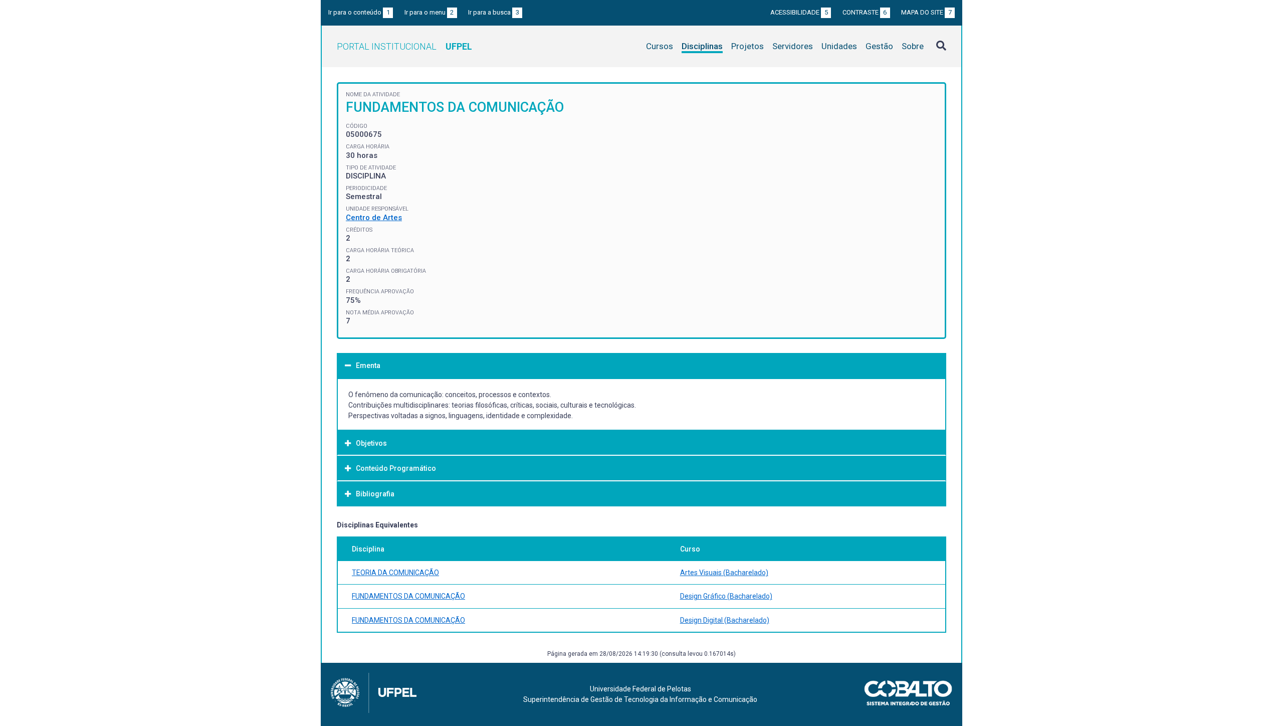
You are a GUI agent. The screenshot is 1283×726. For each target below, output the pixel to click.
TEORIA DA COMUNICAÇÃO (395, 573)
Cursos (659, 46)
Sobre (913, 46)
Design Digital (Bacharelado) (724, 620)
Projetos (747, 46)
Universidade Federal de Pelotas (640, 689)
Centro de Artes (374, 217)
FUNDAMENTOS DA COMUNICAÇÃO (408, 596)
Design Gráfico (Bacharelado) (726, 596)
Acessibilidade (799, 12)
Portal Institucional (404, 46)
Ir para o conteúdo (359, 12)
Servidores (792, 46)
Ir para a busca (493, 12)
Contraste (864, 12)
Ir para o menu (429, 12)
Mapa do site (926, 12)
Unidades (839, 46)
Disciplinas (702, 46)
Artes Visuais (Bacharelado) (724, 573)
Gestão (879, 46)
